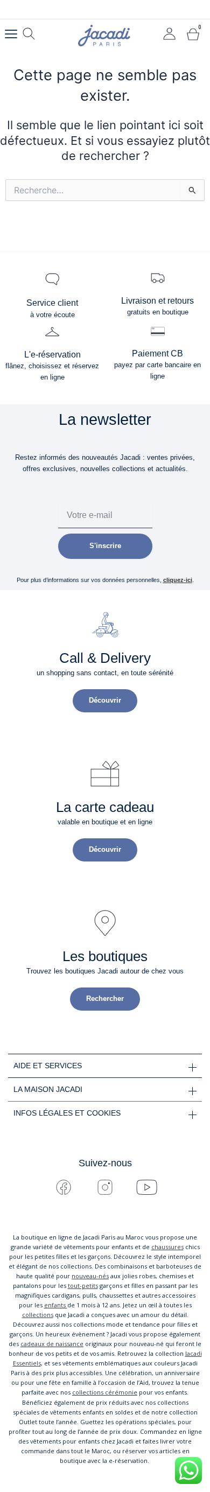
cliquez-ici (177, 580)
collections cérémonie (104, 1392)
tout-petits (83, 1285)
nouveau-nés (90, 1276)
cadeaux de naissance (51, 1344)
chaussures (167, 1247)
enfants (55, 1305)
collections (37, 1315)
